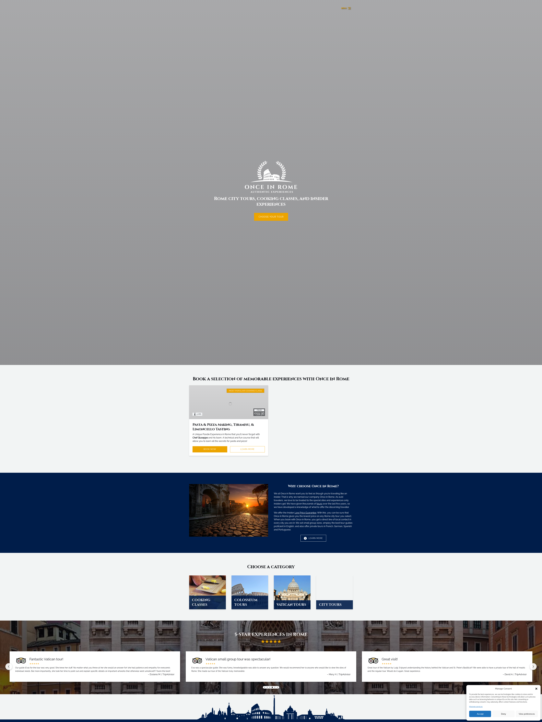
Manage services (476, 707)
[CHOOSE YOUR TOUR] (271, 209)
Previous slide (8, 666)
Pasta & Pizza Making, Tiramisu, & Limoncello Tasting (223, 427)
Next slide (533, 666)
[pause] (271, 360)
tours (319, 503)
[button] (536, 688)
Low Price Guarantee (305, 512)
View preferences (527, 714)
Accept (480, 714)
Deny (503, 714)
